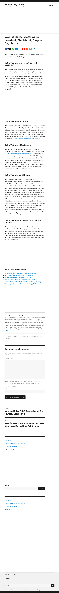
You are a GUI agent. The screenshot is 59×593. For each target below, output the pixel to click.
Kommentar (9, 358)
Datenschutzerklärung (31, 385)
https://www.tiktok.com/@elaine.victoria (27, 138)
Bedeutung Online (15, 4)
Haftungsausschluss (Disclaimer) (15, 443)
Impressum (8, 440)
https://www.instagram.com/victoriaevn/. (19, 153)
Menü (51, 5)
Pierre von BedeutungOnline (12, 336)
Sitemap (7, 509)
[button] (6, 49)
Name (6, 388)
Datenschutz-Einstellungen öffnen (35, 590)
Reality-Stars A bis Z (11, 574)
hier (7, 330)
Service (7, 582)
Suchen (7, 485)
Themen (7, 578)
